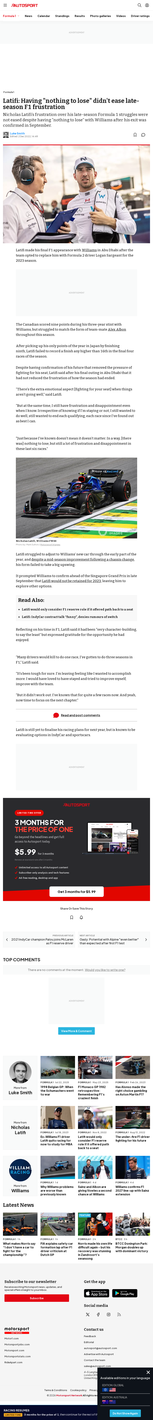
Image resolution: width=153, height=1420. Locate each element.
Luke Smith (17, 133)
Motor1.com (11, 1338)
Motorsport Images (50, 544)
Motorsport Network (69, 1395)
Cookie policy (78, 1390)
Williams (89, 250)
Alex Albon (117, 329)
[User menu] (147, 5)
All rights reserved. (94, 1395)
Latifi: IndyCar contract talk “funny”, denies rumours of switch (70, 617)
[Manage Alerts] (81, 917)
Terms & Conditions (55, 1390)
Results (80, 16)
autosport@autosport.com (100, 1348)
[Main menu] (5, 5)
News (28, 16)
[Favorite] (135, 135)
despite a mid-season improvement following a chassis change (82, 559)
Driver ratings (140, 16)
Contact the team (94, 1360)
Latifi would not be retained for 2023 (71, 581)
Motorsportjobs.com (17, 1344)
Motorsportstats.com (17, 1356)
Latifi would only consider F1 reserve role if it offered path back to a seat (77, 609)
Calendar (44, 16)
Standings (62, 16)
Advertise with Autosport (99, 1354)
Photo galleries (100, 16)
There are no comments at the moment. (76, 970)
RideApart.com (13, 1362)
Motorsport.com (14, 1350)
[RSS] (119, 1314)
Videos (121, 16)
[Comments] (144, 135)
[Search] (139, 5)
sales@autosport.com (97, 1366)
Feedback (90, 1336)
